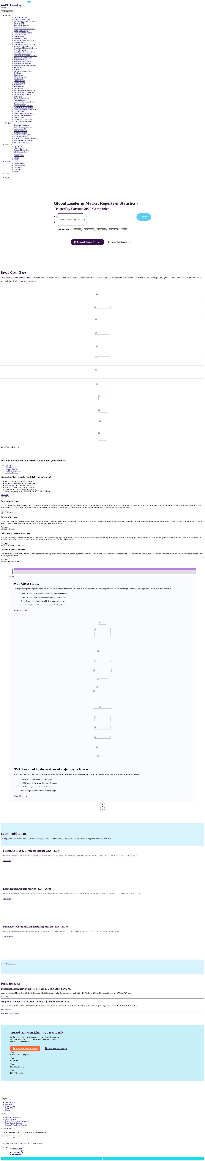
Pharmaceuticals (19, 84)
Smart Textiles (18, 69)
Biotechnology (19, 75)
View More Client (8, 447)
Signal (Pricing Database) (13, 1123)
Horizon (8, 465)
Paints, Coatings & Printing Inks (24, 113)
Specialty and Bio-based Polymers (25, 48)
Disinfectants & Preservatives (23, 108)
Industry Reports (11, 469)
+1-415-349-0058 (7, 1138)
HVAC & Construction (21, 98)
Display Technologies (21, 31)
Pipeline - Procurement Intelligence (25, 138)
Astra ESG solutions (20, 142)
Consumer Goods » (20, 17)
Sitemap (8, 1110)
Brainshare (9, 467)
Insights (7, 161)
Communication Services (22, 94)
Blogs (16, 171)
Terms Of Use (10, 1108)
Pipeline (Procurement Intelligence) (17, 1121)
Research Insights (20, 163)
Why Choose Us (19, 148)
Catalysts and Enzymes (21, 42)
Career (16, 160)
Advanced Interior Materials (23, 61)
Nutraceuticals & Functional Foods (25, 56)
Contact (16, 158)
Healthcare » (18, 73)
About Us (8, 144)
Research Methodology (21, 150)
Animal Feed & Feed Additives (24, 52)
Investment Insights (20, 133)
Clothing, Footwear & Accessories (25, 21)
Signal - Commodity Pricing (23, 140)
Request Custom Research (89, 242)
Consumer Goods (101, 229)
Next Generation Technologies (24, 102)
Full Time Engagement (13, 471)
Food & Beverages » (21, 50)
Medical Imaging (19, 83)
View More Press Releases (10, 1013)
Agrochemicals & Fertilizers (23, 106)
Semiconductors (19, 36)
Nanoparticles (18, 67)
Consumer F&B (19, 23)
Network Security (20, 100)
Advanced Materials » (21, 59)
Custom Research (11, 473)
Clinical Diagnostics (20, 77)
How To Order (10, 1104)
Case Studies (18, 167)
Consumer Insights (20, 129)
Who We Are (18, 146)
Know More (19, 610)
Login (7, 177)
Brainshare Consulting (21, 125)
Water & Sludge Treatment (23, 121)
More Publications (8, 964)
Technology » (18, 88)
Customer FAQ (10, 1102)
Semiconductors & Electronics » (24, 29)
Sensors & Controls (20, 38)
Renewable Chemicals (21, 46)
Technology (124, 229)
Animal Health (19, 86)
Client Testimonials (20, 152)
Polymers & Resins (114, 229)
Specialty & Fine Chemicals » (24, 40)
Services (8, 123)
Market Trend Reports (21, 136)
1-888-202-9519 (20, 1138)
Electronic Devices (20, 34)
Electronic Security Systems (23, 33)
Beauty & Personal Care (22, 19)
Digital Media (18, 96)
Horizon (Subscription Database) (16, 1125)
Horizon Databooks (20, 131)
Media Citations (19, 156)
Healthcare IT (18, 79)
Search (144, 217)
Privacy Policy (10, 1106)
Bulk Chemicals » (20, 104)
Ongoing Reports (19, 165)
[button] (102, 804)
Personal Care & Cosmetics (23, 115)
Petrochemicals (19, 117)
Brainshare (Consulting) (13, 1117)
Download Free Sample (118, 242)
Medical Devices (19, 81)
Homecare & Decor (20, 27)
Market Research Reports (22, 135)
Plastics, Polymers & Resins (23, 119)
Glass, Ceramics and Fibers (23, 71)
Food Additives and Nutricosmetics (25, 44)
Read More (4, 495)
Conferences (18, 154)
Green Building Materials (22, 63)
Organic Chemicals (20, 111)
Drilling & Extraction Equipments (25, 110)
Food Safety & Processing (22, 54)
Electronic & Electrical (21, 25)
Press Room (18, 169)
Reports (7, 15)
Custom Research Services (23, 127)
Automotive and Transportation (24, 90)
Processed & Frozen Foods (23, 58)
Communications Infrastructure (24, 92)
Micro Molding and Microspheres (25, 65)
